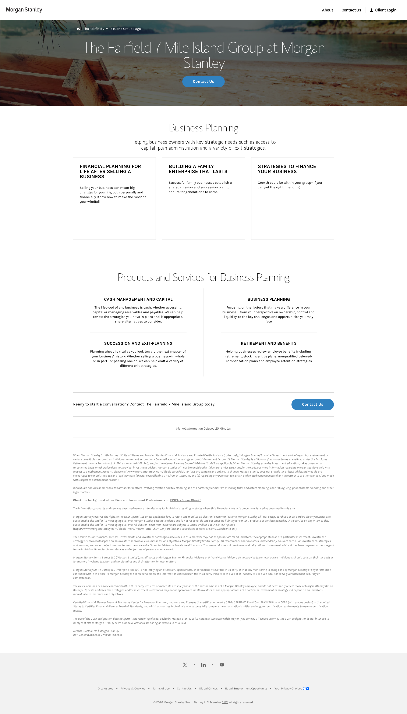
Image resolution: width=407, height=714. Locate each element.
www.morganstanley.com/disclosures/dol (156, 471)
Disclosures (105, 688)
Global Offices (208, 688)
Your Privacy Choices (288, 688)
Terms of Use (161, 688)
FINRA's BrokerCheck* (185, 500)
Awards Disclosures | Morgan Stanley (96, 631)
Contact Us (203, 81)
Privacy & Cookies (133, 688)
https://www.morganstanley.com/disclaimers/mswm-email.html (116, 529)
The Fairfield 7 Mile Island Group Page (112, 29)
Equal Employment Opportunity (246, 688)
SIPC (225, 702)
